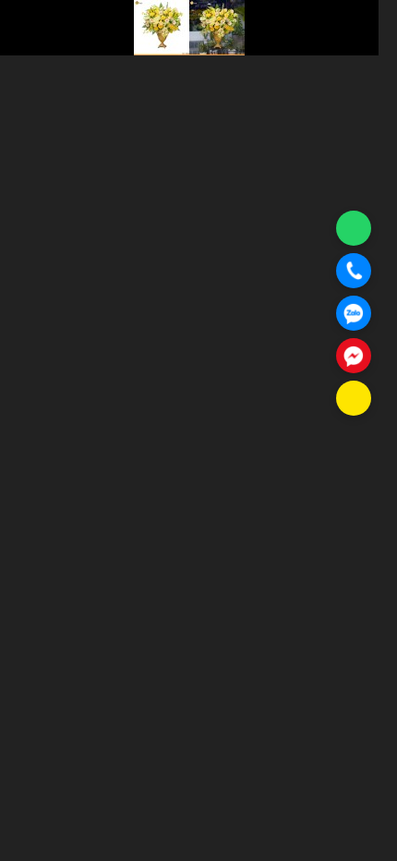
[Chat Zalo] (353, 313)
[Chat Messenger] (353, 355)
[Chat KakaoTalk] (353, 398)
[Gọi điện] (353, 270)
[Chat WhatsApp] (353, 228)
